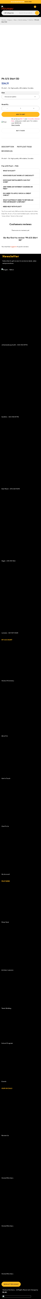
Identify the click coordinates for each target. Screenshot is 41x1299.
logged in (13, 247)
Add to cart (20, 114)
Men (15, 20)
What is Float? (9, 171)
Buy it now (20, 130)
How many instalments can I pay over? (16, 181)
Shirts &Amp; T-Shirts (25, 20)
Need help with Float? (12, 207)
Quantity (4, 104)
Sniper (9, 20)
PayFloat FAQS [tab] (24, 147)
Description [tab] (7, 147)
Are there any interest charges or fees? (18, 188)
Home (3, 20)
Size (3, 93)
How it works (15, 125)
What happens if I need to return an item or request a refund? (18, 201)
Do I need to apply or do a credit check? (17, 194)
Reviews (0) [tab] (7, 151)
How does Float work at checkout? (18, 175)
